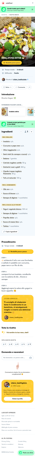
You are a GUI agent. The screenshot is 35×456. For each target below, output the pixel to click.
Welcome (21, 447)
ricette (4, 15)
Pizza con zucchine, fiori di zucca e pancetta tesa (16, 430)
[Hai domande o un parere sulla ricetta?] (15, 358)
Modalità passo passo (13, 63)
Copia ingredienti (11, 232)
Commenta (21, 87)
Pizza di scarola (6, 418)
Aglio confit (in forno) (8, 415)
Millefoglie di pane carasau (10, 427)
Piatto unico (14, 15)
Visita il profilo (17, 399)
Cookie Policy (22, 441)
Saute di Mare (6, 424)
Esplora (4, 447)
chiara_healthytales (20, 79)
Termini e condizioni (7, 444)
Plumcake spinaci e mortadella (11, 421)
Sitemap (20, 444)
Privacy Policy (6, 441)
